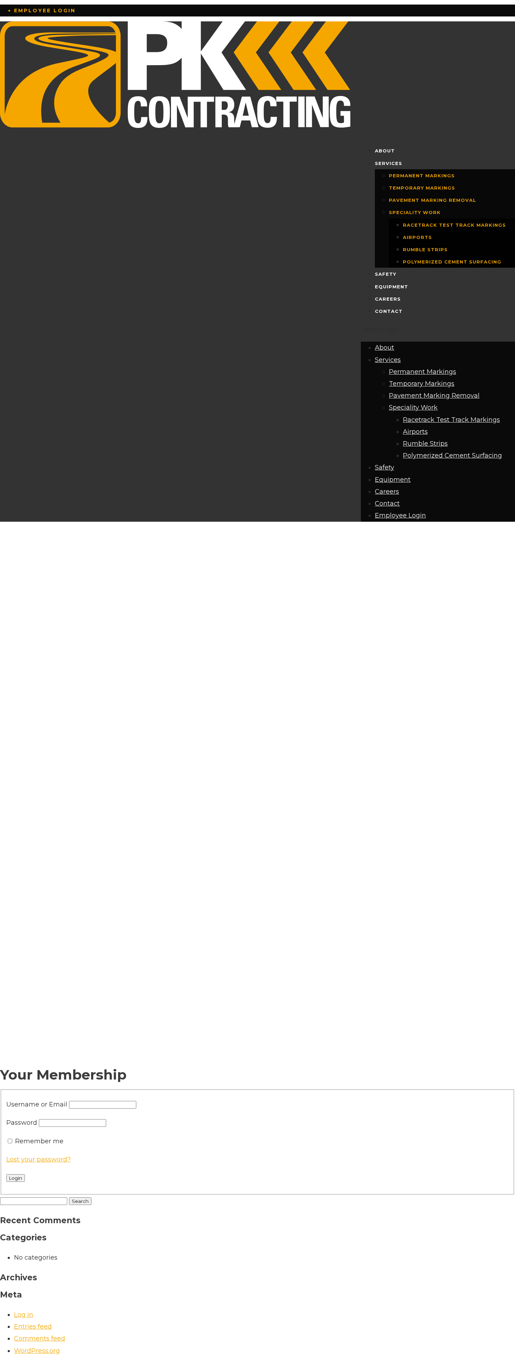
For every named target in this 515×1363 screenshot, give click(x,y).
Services (388, 163)
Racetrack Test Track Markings (454, 225)
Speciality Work (415, 212)
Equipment (391, 286)
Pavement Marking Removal (432, 200)
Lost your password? (38, 1159)
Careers (388, 299)
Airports (417, 237)
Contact (389, 311)
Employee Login (45, 10)
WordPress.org (37, 1351)
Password (21, 1122)
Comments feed (39, 1338)
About (385, 150)
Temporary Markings (422, 188)
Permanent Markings (422, 175)
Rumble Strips (425, 249)
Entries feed (33, 1326)
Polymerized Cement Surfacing (452, 262)
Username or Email (36, 1104)
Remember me (39, 1141)
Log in (23, 1315)
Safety (385, 274)
